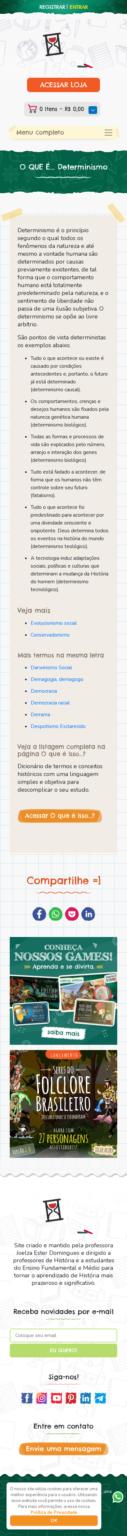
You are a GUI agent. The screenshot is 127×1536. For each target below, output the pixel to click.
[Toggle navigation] (108, 132)
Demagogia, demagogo (57, 679)
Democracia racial (50, 702)
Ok (53, 1520)
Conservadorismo (50, 635)
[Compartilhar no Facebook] (39, 914)
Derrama (40, 714)
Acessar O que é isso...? (60, 815)
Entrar (79, 7)
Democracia (44, 691)
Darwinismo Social (51, 667)
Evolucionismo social (54, 623)
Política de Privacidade (54, 1512)
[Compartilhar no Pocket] (71, 914)
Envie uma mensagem (63, 1449)
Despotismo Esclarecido (58, 726)
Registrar (52, 7)
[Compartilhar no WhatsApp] (55, 914)
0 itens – (60, 109)
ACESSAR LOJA (63, 85)
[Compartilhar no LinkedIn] (88, 914)
